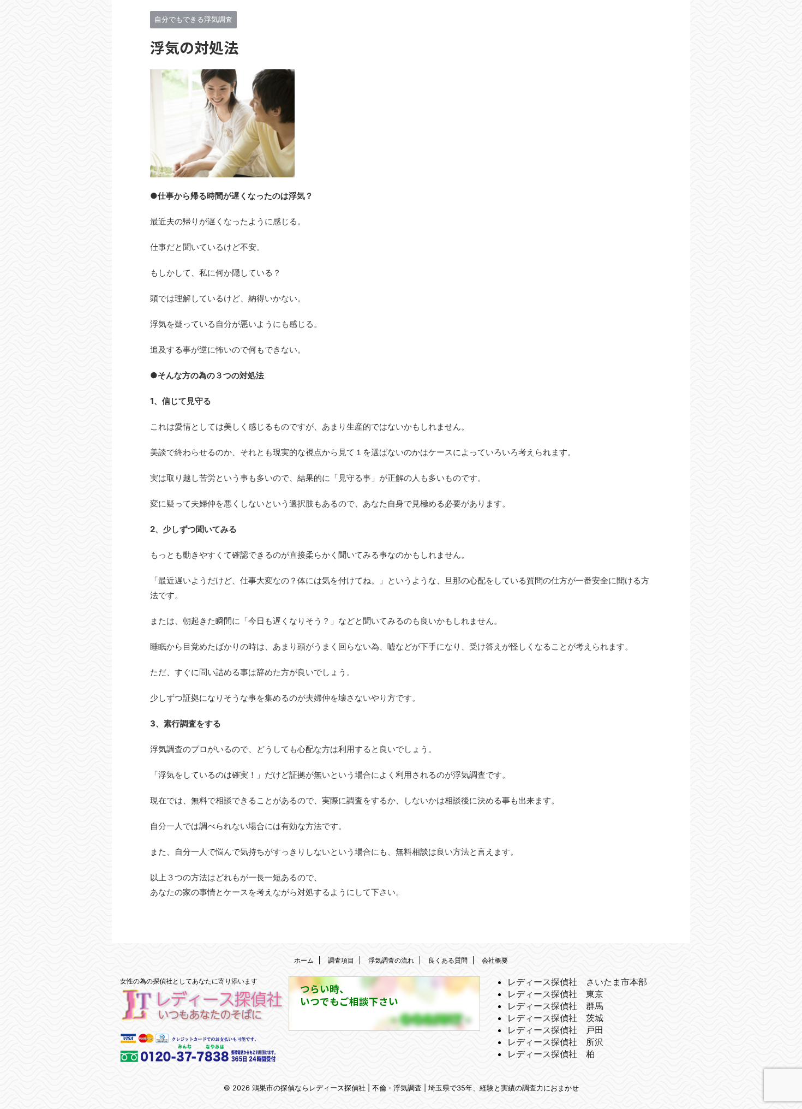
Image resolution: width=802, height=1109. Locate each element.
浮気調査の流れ (391, 960)
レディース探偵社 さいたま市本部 (577, 981)
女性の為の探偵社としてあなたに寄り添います (189, 981)
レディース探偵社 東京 (555, 993)
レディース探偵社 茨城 (555, 1017)
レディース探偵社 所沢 (555, 1041)
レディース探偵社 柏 (551, 1053)
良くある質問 (448, 960)
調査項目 (341, 960)
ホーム (304, 960)
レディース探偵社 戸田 (555, 1029)
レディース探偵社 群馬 (555, 1005)
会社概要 (495, 960)
